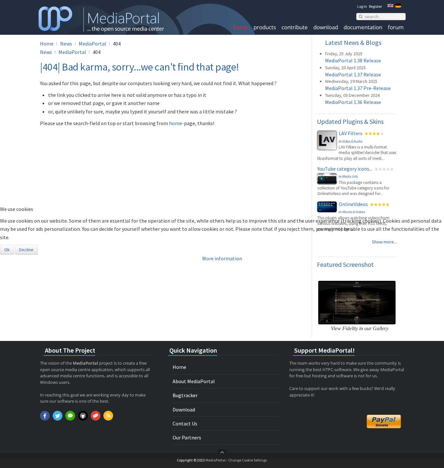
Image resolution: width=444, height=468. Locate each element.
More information (222, 258)
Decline (26, 250)
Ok (7, 250)
